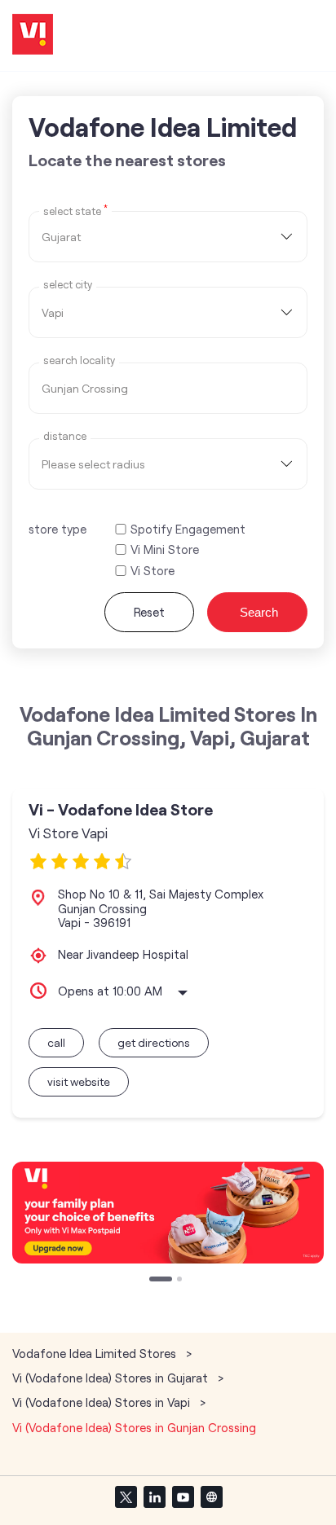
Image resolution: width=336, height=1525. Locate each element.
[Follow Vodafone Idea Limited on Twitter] (125, 1496)
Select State (75, 210)
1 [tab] (153, 1281)
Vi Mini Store (164, 549)
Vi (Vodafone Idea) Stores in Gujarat (110, 1377)
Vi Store (152, 571)
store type (57, 528)
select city (67, 285)
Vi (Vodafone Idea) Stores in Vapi (101, 1402)
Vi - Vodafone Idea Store (121, 809)
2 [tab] (181, 1281)
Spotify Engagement (187, 529)
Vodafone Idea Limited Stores (95, 1353)
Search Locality (79, 360)
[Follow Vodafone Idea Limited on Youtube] (182, 1496)
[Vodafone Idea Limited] (32, 35)
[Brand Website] (211, 1496)
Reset (149, 611)
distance (64, 436)
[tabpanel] (168, 1213)
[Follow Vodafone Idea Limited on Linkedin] (154, 1496)
